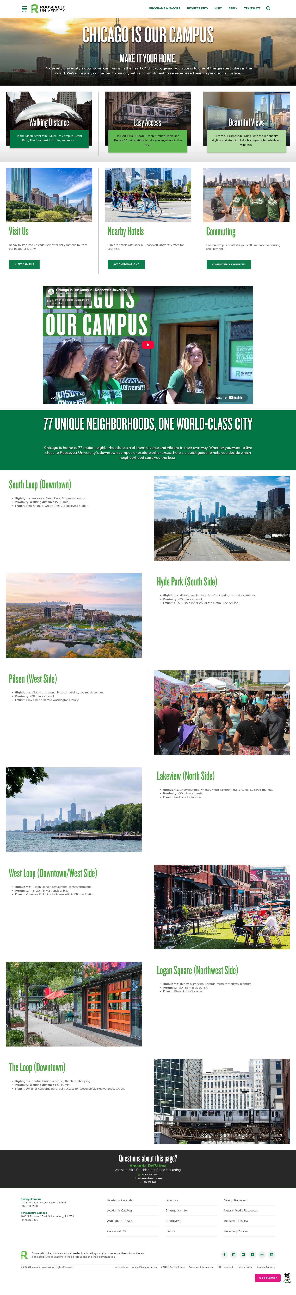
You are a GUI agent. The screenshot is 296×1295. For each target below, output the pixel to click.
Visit (218, 8)
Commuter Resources (229, 264)
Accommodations (126, 264)
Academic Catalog (119, 1210)
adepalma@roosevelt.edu (150, 1178)
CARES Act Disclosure (173, 1267)
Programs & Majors (164, 8)
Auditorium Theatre (120, 1221)
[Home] (48, 8)
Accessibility (121, 1267)
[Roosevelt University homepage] (26, 1255)
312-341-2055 (150, 1182)
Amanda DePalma (148, 1166)
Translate (252, 8)
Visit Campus (24, 264)
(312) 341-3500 (29, 1206)
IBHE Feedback (225, 1267)
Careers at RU (116, 1231)
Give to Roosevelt (236, 1200)
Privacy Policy (245, 1267)
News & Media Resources (241, 1210)
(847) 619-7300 (29, 1219)
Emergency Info (176, 1210)
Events (170, 1231)
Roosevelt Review (236, 1221)
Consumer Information (201, 1267)
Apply (233, 8)
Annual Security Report (144, 1267)
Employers (173, 1221)
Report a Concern (265, 1267)
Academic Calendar (120, 1200)
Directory (172, 1200)
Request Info (197, 8)
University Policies (236, 1231)
